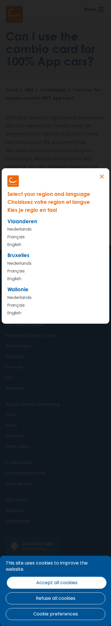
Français (16, 237)
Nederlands (19, 229)
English (14, 244)
